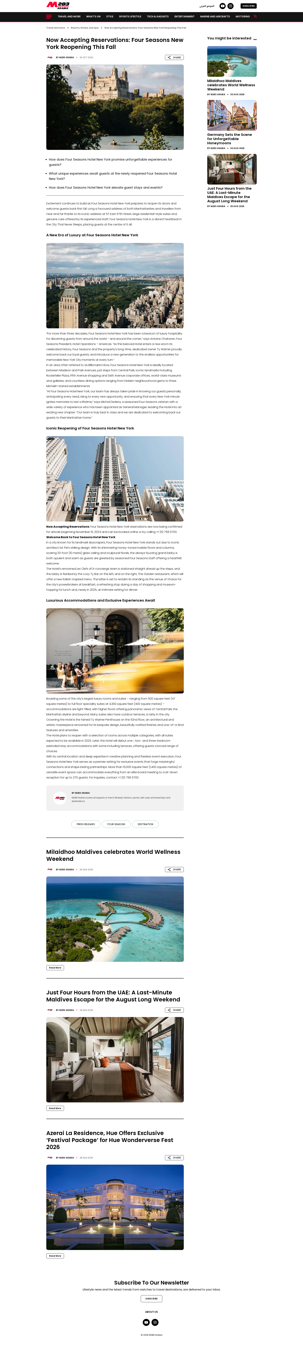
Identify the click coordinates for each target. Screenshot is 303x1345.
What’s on (93, 16)
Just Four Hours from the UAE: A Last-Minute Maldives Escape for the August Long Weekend (229, 195)
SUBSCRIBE (249, 5)
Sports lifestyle (130, 16)
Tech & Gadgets (158, 16)
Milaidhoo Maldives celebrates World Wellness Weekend (231, 85)
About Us (151, 1312)
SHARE (177, 57)
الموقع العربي (206, 6)
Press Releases (86, 824)
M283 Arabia (66, 57)
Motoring (243, 16)
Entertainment (184, 16)
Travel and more (69, 16)
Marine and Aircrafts (215, 16)
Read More (55, 967)
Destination (145, 824)
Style (109, 16)
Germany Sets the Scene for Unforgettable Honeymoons (229, 138)
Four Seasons (116, 824)
